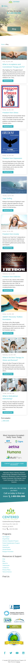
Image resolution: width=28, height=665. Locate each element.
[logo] (14, 5)
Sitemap (18, 661)
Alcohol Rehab (6, 549)
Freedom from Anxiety (10, 234)
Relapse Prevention (7, 551)
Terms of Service (7, 572)
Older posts (5, 420)
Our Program (6, 536)
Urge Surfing (7, 198)
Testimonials (5, 565)
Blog (3, 561)
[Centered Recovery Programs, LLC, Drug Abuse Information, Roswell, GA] (14, 607)
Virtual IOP (5, 545)
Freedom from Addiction (11, 277)
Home (3, 44)
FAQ (3, 559)
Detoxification (6, 547)
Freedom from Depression (12, 158)
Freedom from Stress (10, 113)
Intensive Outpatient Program (10, 541)
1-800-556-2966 (15, 13)
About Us (5, 563)
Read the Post (8, 80)
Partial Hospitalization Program (11, 543)
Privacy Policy (6, 569)
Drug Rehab (5, 539)
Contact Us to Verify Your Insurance (14, 464)
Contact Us (5, 567)
